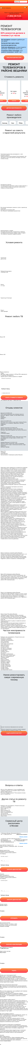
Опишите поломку (4, 926)
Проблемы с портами (5, 661)
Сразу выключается (5, 644)
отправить (14, 918)
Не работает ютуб (5, 642)
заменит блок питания (9, 537)
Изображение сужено (5, 660)
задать (14, 970)
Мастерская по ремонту (6, 814)
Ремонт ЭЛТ (3, 809)
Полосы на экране (5, 646)
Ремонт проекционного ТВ (6, 812)
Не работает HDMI (5, 662)
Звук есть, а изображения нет (7, 656)
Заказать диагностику (14, 101)
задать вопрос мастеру (14, 733)
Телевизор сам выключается (7, 640)
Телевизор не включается (6, 639)
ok (0, 1044)
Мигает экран (4, 658)
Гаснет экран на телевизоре (7, 643)
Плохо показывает (5, 641)
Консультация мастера (14, 57)
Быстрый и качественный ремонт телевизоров (11, 472)
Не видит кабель (4, 667)
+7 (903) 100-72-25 (14, 16)
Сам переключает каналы (6, 669)
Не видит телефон (5, 668)
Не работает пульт (5, 647)
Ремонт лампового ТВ (5, 807)
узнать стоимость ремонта (14, 397)
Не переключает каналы (6, 649)
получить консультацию (14, 944)
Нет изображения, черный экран (8, 655)
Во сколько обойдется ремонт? (8, 792)
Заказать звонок (23, 836)
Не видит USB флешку (6, 665)
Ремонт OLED (4, 815)
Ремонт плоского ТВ (5, 810)
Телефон (2, 911)
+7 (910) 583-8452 (20, 840)
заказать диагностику (14, 869)
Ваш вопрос (3, 952)
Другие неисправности (14, 108)
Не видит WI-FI (4, 650)
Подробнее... (4, 417)
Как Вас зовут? (3, 905)
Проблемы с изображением (7, 653)
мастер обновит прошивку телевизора (10, 508)
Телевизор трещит (5, 657)
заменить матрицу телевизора (17, 524)
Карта (2, 1038)
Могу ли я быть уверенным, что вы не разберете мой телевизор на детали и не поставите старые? (12, 790)
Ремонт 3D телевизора (6, 811)
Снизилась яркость (5, 651)
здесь (23, 558)
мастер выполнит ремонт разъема (10, 533)
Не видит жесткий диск (6, 666)
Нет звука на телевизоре (6, 648)
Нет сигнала (3, 652)
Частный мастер (4, 813)
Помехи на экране (5, 659)
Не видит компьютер (5, 664)
